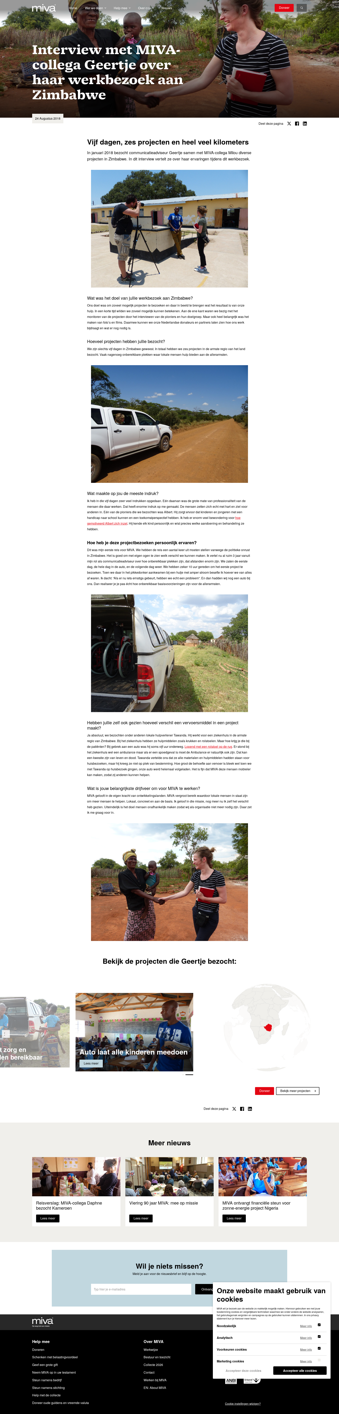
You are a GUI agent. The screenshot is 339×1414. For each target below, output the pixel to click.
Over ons (144, 8)
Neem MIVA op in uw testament (54, 1372)
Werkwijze (151, 1349)
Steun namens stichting (48, 1387)
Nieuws (166, 8)
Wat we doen (94, 8)
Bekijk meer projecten (295, 1090)
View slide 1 (189, 1074)
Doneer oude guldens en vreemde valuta (60, 1402)
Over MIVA (153, 1341)
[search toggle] (302, 8)
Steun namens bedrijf (47, 1380)
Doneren (38, 1349)
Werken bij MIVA (155, 1380)
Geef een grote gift (45, 1364)
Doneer (284, 7)
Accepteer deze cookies (243, 1370)
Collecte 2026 (153, 1364)
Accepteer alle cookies (300, 1370)
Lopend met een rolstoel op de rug (208, 746)
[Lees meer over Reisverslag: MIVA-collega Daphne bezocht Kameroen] (76, 1191)
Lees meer (91, 1063)
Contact (149, 1372)
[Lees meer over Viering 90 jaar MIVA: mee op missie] (169, 1191)
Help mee (120, 8)
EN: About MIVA (155, 1387)
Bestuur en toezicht (157, 1357)
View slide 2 (183, 1074)
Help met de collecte (46, 1395)
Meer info (306, 1326)
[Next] (6, 1034)
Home (73, 8)
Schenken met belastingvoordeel (55, 1357)
